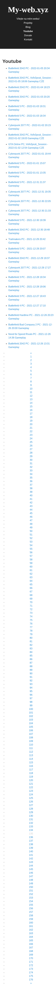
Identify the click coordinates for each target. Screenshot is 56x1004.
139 (31, 848)
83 (31, 648)
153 (31, 897)
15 (31, 406)
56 (31, 552)
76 (31, 623)
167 (31, 947)
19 (31, 420)
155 (31, 905)
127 (31, 805)
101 (31, 712)
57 (31, 556)
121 (31, 784)
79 (31, 634)
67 (31, 591)
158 (31, 915)
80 (31, 638)
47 (31, 520)
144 (31, 865)
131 (31, 819)
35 (31, 477)
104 (31, 723)
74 (31, 616)
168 (31, 951)
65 (31, 584)
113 (31, 755)
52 (31, 538)
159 (31, 919)
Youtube (28, 31)
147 (31, 876)
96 (31, 695)
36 (31, 481)
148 (31, 880)
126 (31, 801)
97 (31, 698)
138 (31, 844)
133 (31, 826)
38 (31, 488)
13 (31, 399)
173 (31, 969)
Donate (28, 35)
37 (31, 485)
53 (31, 541)
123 (31, 791)
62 (31, 574)
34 (31, 474)
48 (31, 524)
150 (31, 887)
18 (31, 417)
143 (31, 862)
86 (31, 659)
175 (31, 976)
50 (31, 531)
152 (31, 894)
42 (31, 502)
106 (31, 730)
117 (31, 769)
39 (31, 492)
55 (31, 549)
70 (31, 602)
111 (31, 748)
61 (31, 570)
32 (31, 467)
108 (31, 737)
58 (31, 559)
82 (31, 645)
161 (31, 926)
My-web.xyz (28, 9)
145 (31, 869)
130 (31, 816)
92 (31, 680)
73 (31, 613)
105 (31, 727)
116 (31, 766)
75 (31, 620)
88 (31, 666)
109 (31, 741)
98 (31, 702)
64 (31, 581)
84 (31, 652)
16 (31, 410)
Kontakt (28, 39)
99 (31, 705)
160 (31, 922)
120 (31, 780)
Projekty (28, 23)
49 (31, 527)
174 (31, 972)
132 (31, 823)
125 (31, 798)
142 (31, 858)
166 (31, 944)
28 (31, 452)
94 (31, 687)
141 (31, 855)
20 (31, 424)
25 (31, 442)
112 (31, 752)
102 (31, 716)
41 (31, 499)
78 (31, 630)
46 (31, 517)
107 (31, 734)
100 (31, 709)
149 (31, 883)
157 (31, 912)
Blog (28, 27)
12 (31, 396)
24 (31, 438)
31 (31, 463)
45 (31, 513)
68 (31, 595)
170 (31, 958)
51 (31, 534)
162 (31, 930)
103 (31, 719)
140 (31, 851)
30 (31, 460)
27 (31, 449)
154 (31, 901)
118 (31, 773)
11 (31, 392)
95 (31, 691)
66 (31, 588)
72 (31, 609)
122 (31, 787)
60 (31, 566)
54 (31, 545)
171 (31, 962)
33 (31, 470)
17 (31, 413)
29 (31, 456)
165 (31, 940)
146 (31, 873)
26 (31, 445)
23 (31, 435)
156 (31, 908)
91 (31, 677)
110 (31, 744)
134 (31, 830)
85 (31, 655)
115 (31, 762)
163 (31, 933)
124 (31, 794)
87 (31, 663)
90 (31, 673)
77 (31, 627)
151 (31, 890)
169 (31, 954)
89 (31, 670)
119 (31, 776)
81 (31, 641)
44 (31, 509)
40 (31, 495)
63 (31, 577)
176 (31, 979)
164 (31, 937)
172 (31, 965)
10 (31, 388)
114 (31, 759)
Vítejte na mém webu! (28, 19)
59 (31, 563)
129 (31, 812)
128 (31, 808)
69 (31, 598)
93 (31, 684)
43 (31, 506)
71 (31, 606)
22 (31, 431)
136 (31, 837)
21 (31, 428)
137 (31, 841)
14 (31, 403)
